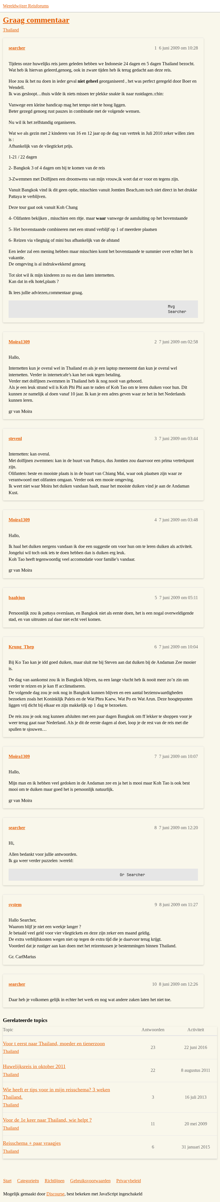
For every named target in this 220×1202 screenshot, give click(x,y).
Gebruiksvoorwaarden (90, 1180)
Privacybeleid (128, 1180)
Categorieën (28, 1180)
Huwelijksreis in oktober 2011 (34, 1066)
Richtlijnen (54, 1180)
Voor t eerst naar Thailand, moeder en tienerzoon (54, 1043)
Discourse (55, 1193)
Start (7, 1180)
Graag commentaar (36, 19)
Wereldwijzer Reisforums (26, 5)
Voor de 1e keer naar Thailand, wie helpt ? (47, 1120)
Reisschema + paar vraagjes (32, 1143)
